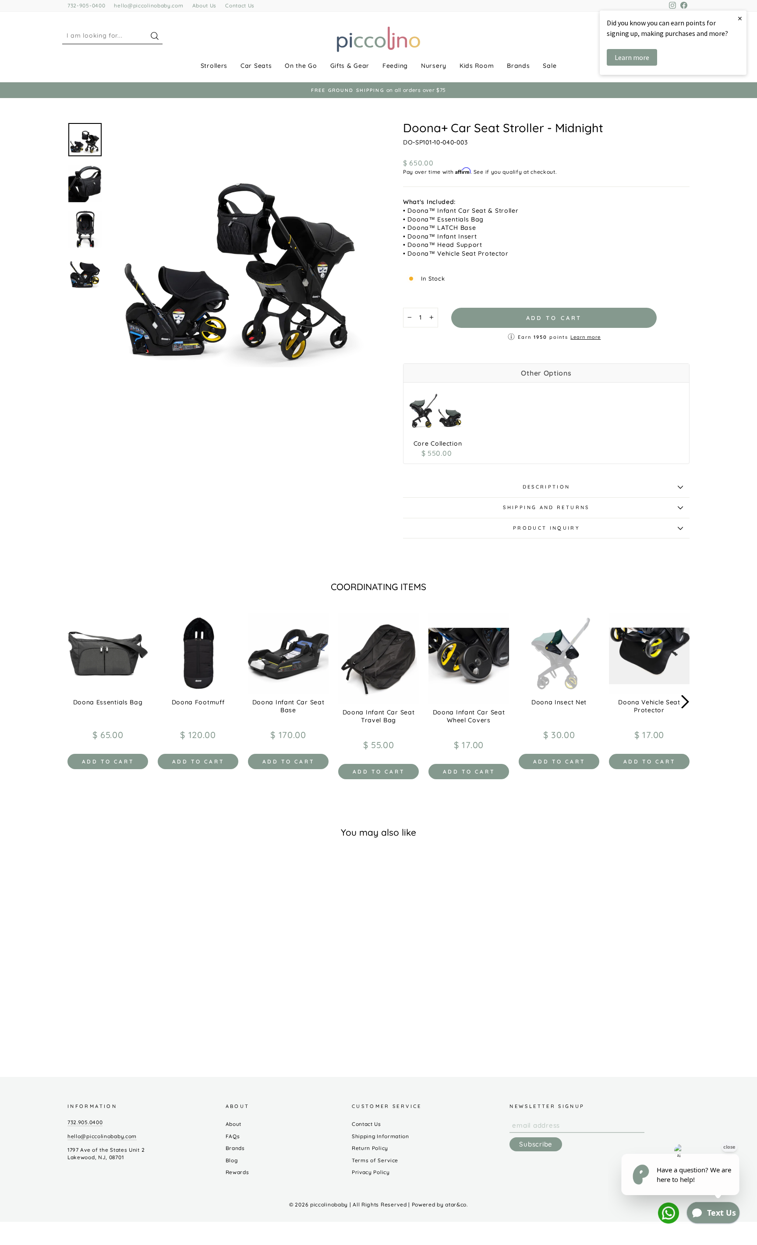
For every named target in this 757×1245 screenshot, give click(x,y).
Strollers (214, 66)
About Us (204, 5)
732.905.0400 (85, 1122)
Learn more (585, 337)
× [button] (740, 18)
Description (546, 487)
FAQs (233, 1136)
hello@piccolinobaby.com (148, 5)
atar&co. (456, 1204)
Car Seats (256, 66)
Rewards (237, 1172)
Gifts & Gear (349, 66)
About (234, 1124)
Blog (232, 1160)
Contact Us (240, 5)
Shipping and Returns (546, 507)
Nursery (433, 66)
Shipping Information (380, 1136)
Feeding (395, 66)
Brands (518, 66)
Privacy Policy (371, 1172)
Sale (549, 66)
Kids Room (477, 66)
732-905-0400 (86, 5)
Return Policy (370, 1148)
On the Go (301, 66)
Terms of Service (375, 1160)
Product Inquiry (546, 528)
